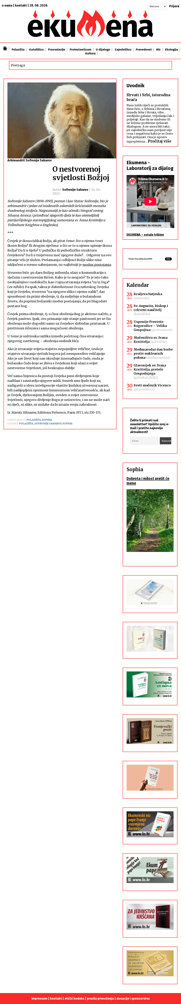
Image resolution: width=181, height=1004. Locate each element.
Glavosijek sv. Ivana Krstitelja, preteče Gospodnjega (150, 369)
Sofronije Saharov (47, 423)
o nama (7, 5)
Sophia (47, 419)
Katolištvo (36, 49)
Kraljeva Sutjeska (148, 294)
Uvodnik (135, 85)
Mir (158, 49)
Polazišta (18, 49)
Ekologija (171, 49)
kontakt (21, 5)
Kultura (90, 53)
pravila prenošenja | (101, 998)
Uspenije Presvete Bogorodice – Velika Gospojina (150, 326)
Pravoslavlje (56, 49)
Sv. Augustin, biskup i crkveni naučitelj (151, 308)
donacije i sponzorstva (133, 998)
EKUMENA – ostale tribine (145, 235)
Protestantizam (80, 49)
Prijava (174, 6)
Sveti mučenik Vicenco (152, 385)
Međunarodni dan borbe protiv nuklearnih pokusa (153, 353)
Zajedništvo (123, 49)
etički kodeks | (76, 998)
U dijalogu (103, 49)
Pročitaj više (159, 141)
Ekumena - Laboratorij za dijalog (150, 165)
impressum (39, 998)
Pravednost (144, 49)
